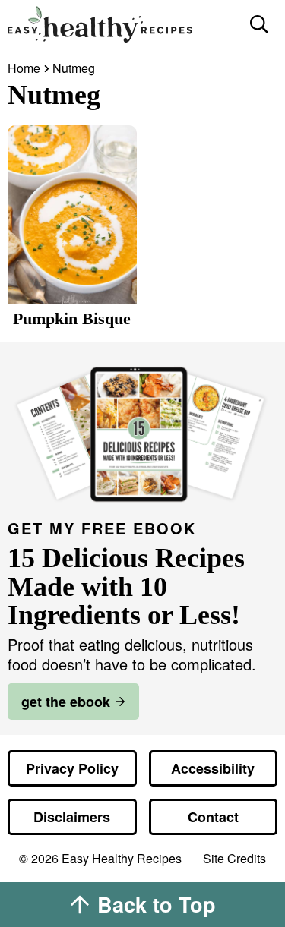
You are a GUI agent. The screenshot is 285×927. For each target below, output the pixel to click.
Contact (213, 817)
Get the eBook (65, 701)
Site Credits (234, 859)
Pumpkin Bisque (72, 318)
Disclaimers (71, 817)
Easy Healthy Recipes (121, 24)
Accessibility (213, 768)
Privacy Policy (72, 768)
